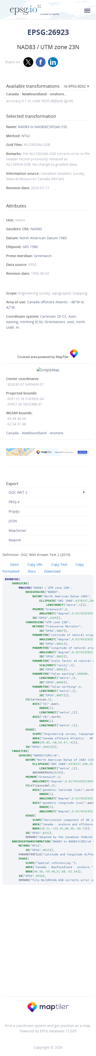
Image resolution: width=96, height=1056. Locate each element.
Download (52, 571)
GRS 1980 (30, 246)
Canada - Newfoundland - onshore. (35, 433)
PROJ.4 (14, 502)
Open (14, 564)
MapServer (18, 530)
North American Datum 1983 (43, 238)
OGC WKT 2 (18, 492)
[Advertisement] (48, 947)
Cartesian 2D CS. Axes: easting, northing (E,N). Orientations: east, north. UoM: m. (46, 322)
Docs (32, 571)
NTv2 (25, 135)
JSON (13, 521)
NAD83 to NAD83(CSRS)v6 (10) (42, 126)
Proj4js (14, 511)
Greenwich (43, 255)
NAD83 (36, 229)
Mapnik (15, 540)
